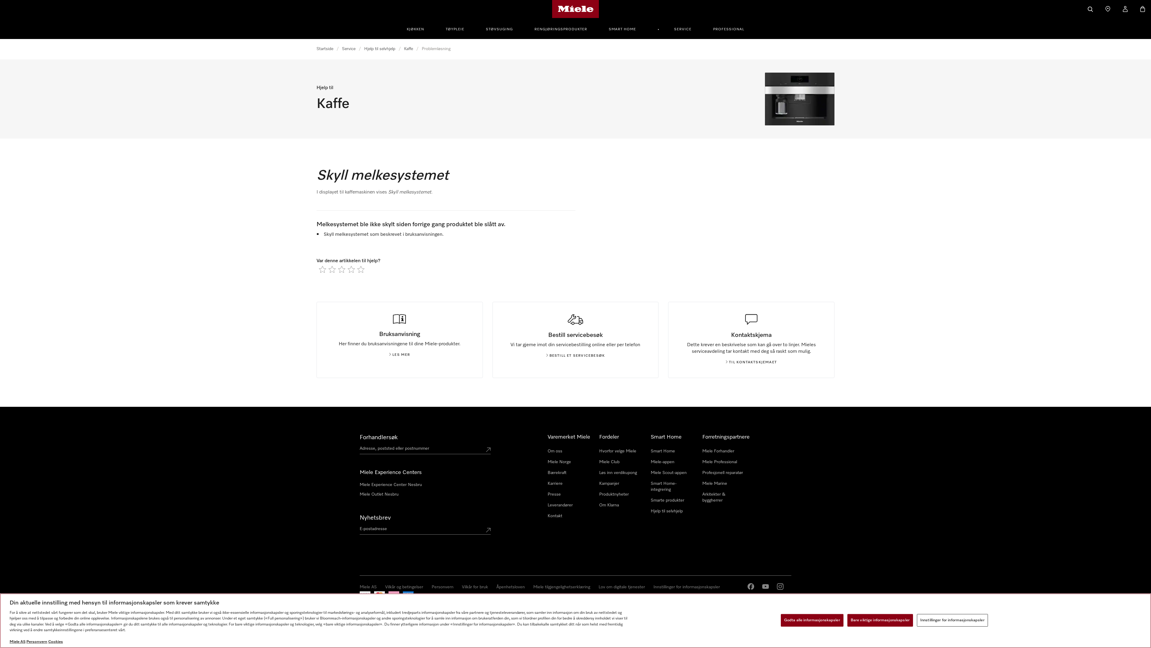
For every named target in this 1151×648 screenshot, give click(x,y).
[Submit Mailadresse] (488, 530)
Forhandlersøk (379, 437)
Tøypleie (455, 29)
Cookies (55, 642)
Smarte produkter (667, 500)
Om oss (555, 451)
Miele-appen (662, 462)
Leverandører (560, 505)
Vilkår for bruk (475, 587)
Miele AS (368, 587)
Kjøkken (415, 29)
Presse (554, 494)
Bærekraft (557, 473)
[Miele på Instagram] (780, 586)
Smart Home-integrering (664, 487)
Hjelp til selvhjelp (379, 49)
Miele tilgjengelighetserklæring (561, 587)
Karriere (555, 484)
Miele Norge (559, 462)
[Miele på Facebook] (750, 586)
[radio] (322, 269)
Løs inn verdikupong (618, 473)
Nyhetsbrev (375, 518)
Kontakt (555, 516)
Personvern (443, 587)
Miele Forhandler (718, 451)
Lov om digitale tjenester (622, 587)
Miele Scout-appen (669, 473)
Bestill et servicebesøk (577, 356)
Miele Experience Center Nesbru (391, 485)
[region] (575, 620)
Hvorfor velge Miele (617, 451)
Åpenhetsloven (510, 587)
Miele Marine (714, 484)
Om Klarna (609, 505)
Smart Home (622, 29)
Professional (728, 29)
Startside (325, 49)
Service (682, 29)
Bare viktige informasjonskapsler (880, 620)
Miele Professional (719, 462)
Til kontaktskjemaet (753, 362)
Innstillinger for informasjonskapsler (686, 587)
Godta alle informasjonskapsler (812, 620)
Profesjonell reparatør (722, 473)
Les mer (401, 355)
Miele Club (609, 462)
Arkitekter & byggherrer (713, 497)
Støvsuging (499, 29)
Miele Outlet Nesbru (379, 494)
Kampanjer (609, 484)
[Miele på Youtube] (765, 586)
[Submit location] (488, 449)
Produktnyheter (614, 494)
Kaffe (408, 49)
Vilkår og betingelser (404, 587)
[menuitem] (419, 28)
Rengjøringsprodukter (560, 29)
